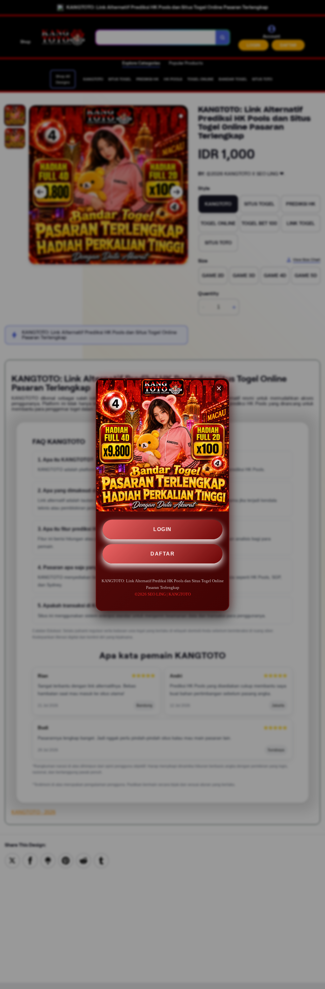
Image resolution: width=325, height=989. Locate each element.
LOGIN (162, 529)
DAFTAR (162, 553)
